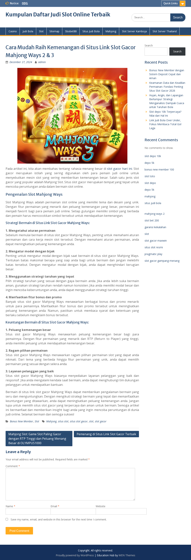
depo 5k (149, 163)
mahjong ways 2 (155, 213)
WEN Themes (127, 555)
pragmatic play (153, 254)
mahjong (150, 196)
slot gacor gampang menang (162, 260)
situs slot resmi (154, 247)
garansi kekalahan (155, 227)
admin (42, 62)
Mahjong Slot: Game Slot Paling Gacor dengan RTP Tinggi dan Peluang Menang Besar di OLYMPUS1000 (37, 438)
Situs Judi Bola (91, 31)
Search (149, 45)
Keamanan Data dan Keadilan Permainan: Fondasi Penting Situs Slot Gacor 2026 (167, 86)
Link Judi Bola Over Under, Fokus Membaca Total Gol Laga (165, 124)
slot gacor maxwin (156, 240)
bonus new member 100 (159, 169)
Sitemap (54, 31)
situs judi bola (153, 203)
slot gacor (101, 421)
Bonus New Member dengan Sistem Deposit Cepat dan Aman (166, 74)
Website (100, 506)
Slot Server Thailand (165, 31)
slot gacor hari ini (119, 169)
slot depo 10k (153, 156)
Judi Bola (28, 31)
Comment (13, 466)
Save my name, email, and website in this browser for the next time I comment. (59, 519)
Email (55, 506)
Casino (13, 31)
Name (10, 506)
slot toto (150, 176)
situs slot (63, 421)
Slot (41, 31)
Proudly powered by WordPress (75, 555)
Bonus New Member (21, 421)
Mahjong (110, 31)
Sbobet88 (71, 31)
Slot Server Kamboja (134, 31)
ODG (25, 3)
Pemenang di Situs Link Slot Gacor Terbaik (106, 434)
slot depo (150, 183)
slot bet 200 (152, 220)
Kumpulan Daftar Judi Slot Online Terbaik (58, 14)
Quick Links (170, 3)
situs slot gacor (79, 421)
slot (91, 421)
